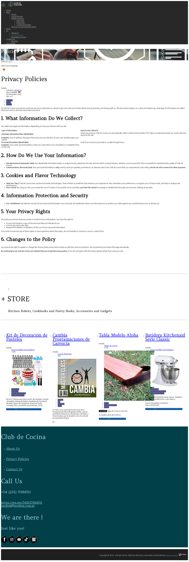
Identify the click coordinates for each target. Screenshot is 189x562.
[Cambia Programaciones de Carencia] (77, 397)
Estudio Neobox (171, 555)
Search (3, 61)
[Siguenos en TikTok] (26, 542)
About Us (18, 90)
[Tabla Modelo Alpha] (129, 400)
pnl (59, 402)
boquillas (15, 391)
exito (60, 406)
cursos (60, 400)
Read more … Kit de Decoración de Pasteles (23, 409)
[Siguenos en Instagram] (12, 542)
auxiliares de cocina (158, 391)
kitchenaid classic (157, 393)
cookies (9, 100)
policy (8, 102)
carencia (61, 404)
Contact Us (14, 469)
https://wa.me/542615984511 (21, 502)
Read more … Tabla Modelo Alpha (112, 419)
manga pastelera (17, 395)
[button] (8, 12)
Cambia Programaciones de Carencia (71, 339)
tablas (106, 403)
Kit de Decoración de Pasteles (26, 337)
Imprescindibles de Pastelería (22, 350)
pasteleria (15, 389)
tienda (106, 407)
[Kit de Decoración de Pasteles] (27, 386)
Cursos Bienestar (65, 354)
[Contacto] (33, 542)
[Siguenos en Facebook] (4, 542)
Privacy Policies (17, 459)
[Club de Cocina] (12, 6)
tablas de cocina (110, 405)
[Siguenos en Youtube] (19, 542)
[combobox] (18, 61)
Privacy (9, 104)
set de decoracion (18, 393)
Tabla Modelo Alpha (118, 335)
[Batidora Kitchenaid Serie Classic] (166, 386)
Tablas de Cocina (110, 346)
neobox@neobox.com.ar (18, 506)
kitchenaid (154, 389)
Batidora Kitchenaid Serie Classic (165, 337)
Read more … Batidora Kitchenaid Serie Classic (163, 409)
